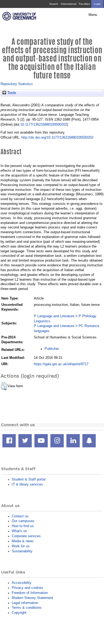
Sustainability (22, 551)
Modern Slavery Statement (32, 598)
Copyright (19, 613)
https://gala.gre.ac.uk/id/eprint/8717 (61, 364)
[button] (4, 386)
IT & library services (27, 484)
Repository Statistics (17, 84)
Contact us (20, 516)
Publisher (52, 349)
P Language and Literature (54, 316)
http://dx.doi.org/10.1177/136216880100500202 (57, 137)
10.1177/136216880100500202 (43, 124)
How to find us (23, 526)
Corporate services (26, 536)
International (68, 3)
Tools (11, 93)
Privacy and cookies (27, 588)
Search (53, 3)
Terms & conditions (27, 608)
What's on (19, 531)
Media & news (23, 541)
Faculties (84, 3)
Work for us (21, 546)
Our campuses (23, 521)
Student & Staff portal (28, 479)
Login (97, 3)
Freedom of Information (30, 593)
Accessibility (21, 583)
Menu (93, 15)
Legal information (25, 603)
